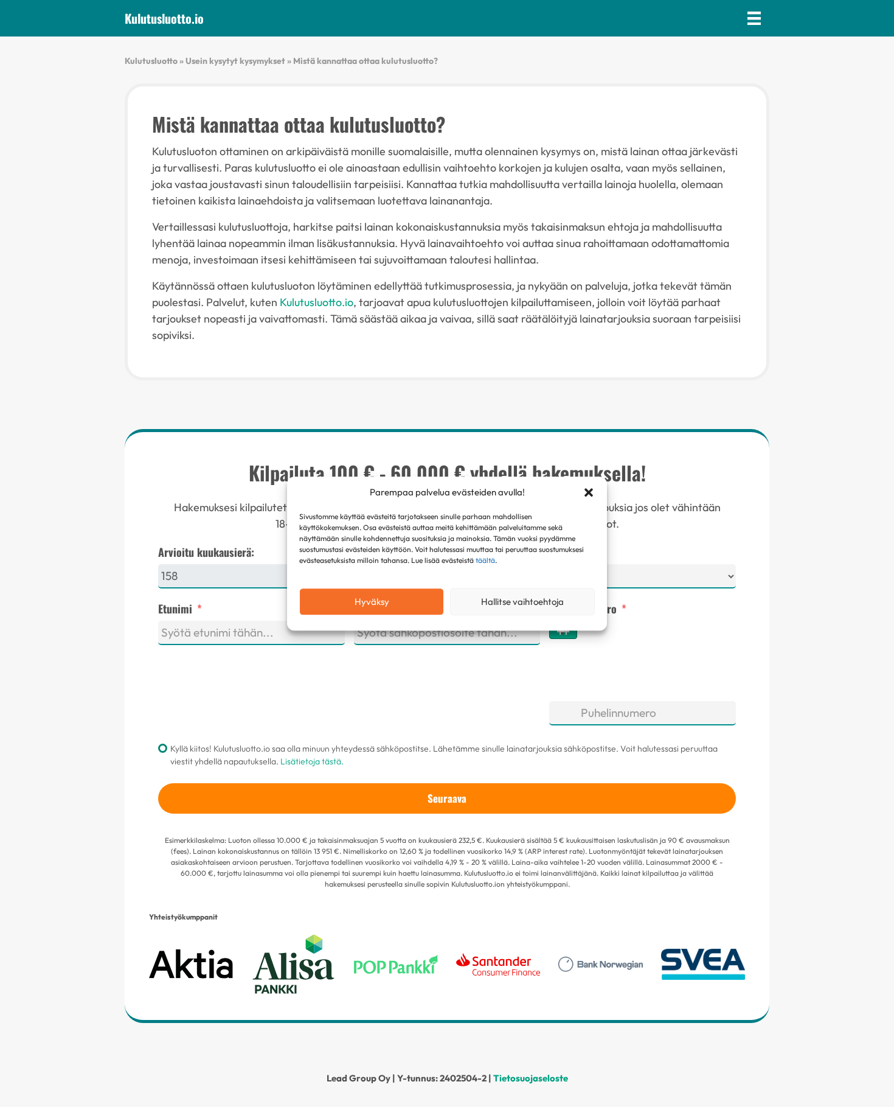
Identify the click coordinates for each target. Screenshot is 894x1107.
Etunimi (175, 608)
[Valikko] (754, 18)
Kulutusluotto (151, 60)
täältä (485, 560)
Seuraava (447, 798)
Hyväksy (372, 601)
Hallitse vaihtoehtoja (522, 601)
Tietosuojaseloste (530, 1078)
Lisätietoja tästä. (312, 761)
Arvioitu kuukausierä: (206, 552)
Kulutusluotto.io (316, 302)
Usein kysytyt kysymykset (235, 60)
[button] (589, 492)
